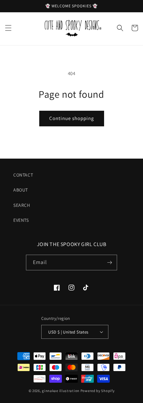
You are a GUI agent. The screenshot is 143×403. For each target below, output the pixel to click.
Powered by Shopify (97, 390)
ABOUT (20, 190)
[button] (8, 28)
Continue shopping (71, 118)
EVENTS (21, 220)
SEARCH (21, 205)
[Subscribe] (109, 262)
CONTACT (23, 175)
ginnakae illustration (60, 390)
